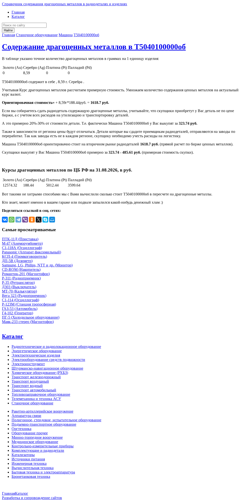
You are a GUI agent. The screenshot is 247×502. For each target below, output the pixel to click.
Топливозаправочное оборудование (41, 394)
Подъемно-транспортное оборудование (44, 424)
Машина (66, 35)
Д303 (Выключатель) (19, 287)
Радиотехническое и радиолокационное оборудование (56, 346)
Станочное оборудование (37, 35)
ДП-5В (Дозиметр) (17, 261)
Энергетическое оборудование (37, 351)
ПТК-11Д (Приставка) (20, 239)
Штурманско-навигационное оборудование (47, 368)
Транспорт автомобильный (34, 390)
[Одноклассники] (32, 219)
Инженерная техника (29, 463)
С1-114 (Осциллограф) (20, 300)
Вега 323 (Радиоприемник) (24, 296)
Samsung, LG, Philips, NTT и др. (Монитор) (37, 265)
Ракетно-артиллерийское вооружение (42, 411)
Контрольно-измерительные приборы (43, 446)
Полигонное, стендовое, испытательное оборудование (56, 420)
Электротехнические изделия (36, 355)
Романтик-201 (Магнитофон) (26, 274)
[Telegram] (18, 219)
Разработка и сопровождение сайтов (32, 498)
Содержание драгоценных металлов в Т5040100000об (94, 46)
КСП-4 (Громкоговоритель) (24, 256)
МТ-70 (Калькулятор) (19, 291)
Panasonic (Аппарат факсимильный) (31, 252)
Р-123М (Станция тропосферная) (29, 304)
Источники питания (28, 459)
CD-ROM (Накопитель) (21, 269)
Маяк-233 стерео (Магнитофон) (28, 322)
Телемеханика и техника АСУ (36, 399)
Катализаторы (23, 455)
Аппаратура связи (26, 416)
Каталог (18, 16)
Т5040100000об (86, 35)
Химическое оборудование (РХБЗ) (40, 373)
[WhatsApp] (11, 219)
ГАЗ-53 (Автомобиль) (19, 309)
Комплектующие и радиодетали (38, 450)
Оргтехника (21, 429)
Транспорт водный (27, 386)
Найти (8, 30)
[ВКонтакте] (5, 219)
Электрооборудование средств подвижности (48, 360)
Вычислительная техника (33, 468)
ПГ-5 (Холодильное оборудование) (30, 317)
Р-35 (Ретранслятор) (18, 282)
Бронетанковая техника (31, 476)
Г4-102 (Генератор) (17, 313)
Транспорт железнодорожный (36, 377)
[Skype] (45, 219)
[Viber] (25, 219)
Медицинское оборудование (35, 442)
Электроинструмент (28, 364)
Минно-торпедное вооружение (37, 437)
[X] (38, 219)
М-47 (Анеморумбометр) (22, 243)
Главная (18, 12)
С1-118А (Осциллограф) (22, 248)
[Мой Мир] (52, 219)
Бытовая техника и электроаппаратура (43, 472)
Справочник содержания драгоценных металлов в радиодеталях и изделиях (64, 4)
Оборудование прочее (30, 433)
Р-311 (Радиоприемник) (21, 278)
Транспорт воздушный (30, 381)
